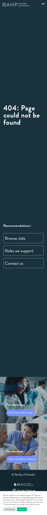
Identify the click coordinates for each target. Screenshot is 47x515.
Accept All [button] (22, 509)
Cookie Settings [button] (9, 509)
